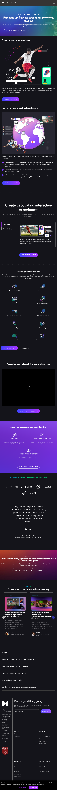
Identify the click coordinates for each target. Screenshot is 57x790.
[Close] (54, 783)
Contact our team (9, 348)
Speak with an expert (28, 255)
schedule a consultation (28, 466)
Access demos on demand (28, 411)
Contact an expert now (22, 569)
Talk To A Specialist (11, 183)
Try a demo (24, 30)
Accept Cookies (33, 787)
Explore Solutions (11, 99)
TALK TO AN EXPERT (11, 30)
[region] (28, 785)
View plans (39, 570)
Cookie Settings (22, 787)
